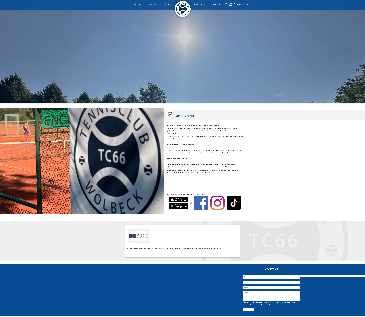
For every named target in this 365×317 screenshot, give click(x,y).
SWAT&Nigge (228, 166)
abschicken (249, 309)
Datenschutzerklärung (267, 305)
